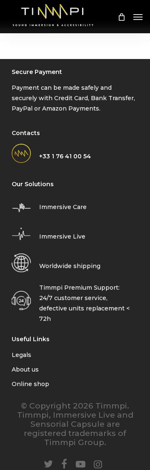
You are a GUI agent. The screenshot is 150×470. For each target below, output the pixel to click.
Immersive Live (62, 236)
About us (25, 369)
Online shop (30, 384)
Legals (21, 355)
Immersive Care (63, 207)
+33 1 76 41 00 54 (65, 156)
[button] (137, 16)
